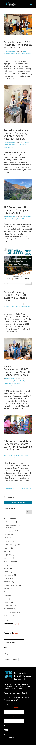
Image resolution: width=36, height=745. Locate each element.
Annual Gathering (26, 53)
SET (23, 219)
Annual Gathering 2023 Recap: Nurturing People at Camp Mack (18, 44)
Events (6, 56)
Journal (9, 219)
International (7, 145)
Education (9, 528)
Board (6, 551)
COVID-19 (7, 558)
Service (19, 145)
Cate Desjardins (10, 51)
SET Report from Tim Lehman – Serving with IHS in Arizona (17, 210)
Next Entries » (27, 488)
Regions (7, 592)
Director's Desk (18, 455)
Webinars (13, 147)
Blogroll (7, 548)
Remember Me (10, 643)
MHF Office (9, 538)
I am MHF (7, 571)
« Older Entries (9, 488)
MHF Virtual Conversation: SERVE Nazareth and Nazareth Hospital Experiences (17, 371)
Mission (19, 56)
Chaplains (26, 142)
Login (6, 647)
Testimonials (8, 605)
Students (7, 602)
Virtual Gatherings (10, 612)
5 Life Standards (10, 522)
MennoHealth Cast (11, 585)
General (6, 568)
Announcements (15, 53)
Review (6, 595)
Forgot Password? (11, 659)
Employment (10, 531)
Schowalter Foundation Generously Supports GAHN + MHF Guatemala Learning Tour (18, 445)
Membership (12, 56)
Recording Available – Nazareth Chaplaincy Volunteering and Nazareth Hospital (16, 134)
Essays (26, 216)
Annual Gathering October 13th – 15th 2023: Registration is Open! (15, 296)
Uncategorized (9, 609)
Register (8, 654)
